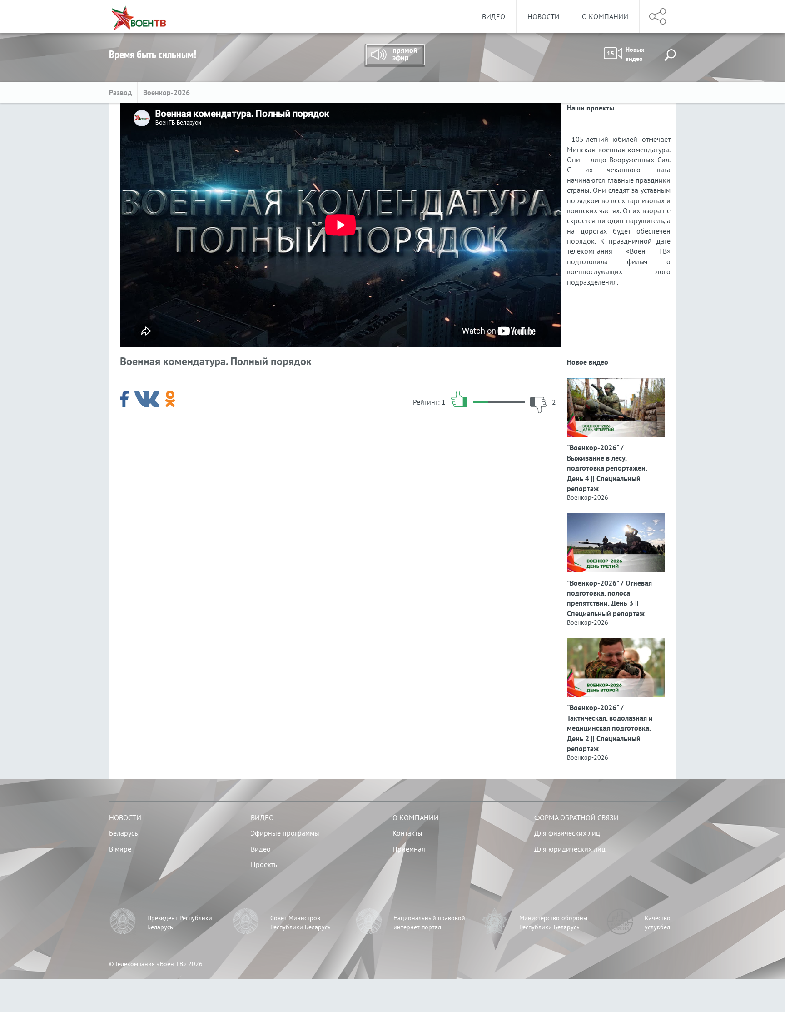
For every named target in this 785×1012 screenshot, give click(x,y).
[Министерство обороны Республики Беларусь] (494, 922)
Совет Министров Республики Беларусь (300, 922)
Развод (120, 92)
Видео (493, 16)
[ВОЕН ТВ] (139, 16)
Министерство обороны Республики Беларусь (553, 922)
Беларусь (123, 832)
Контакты (407, 832)
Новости (543, 16)
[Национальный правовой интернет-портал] (369, 922)
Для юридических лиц (570, 848)
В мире (120, 848)
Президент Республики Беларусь (179, 922)
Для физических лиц (567, 832)
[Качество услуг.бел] (620, 922)
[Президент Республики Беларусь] (122, 922)
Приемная (408, 848)
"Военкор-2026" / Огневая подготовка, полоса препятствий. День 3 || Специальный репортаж (609, 598)
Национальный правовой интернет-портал (429, 922)
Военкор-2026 (166, 92)
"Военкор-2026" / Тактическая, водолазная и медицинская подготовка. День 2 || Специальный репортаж (610, 728)
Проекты (265, 864)
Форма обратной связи (576, 817)
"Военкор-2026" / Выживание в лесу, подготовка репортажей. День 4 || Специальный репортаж (607, 468)
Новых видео (625, 54)
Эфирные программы (285, 832)
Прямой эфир (394, 55)
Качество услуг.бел (658, 922)
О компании (605, 16)
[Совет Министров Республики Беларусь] (245, 922)
